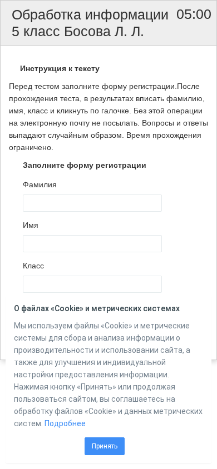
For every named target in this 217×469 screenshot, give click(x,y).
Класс (33, 265)
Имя (30, 225)
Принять (104, 446)
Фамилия (40, 184)
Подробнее (65, 423)
